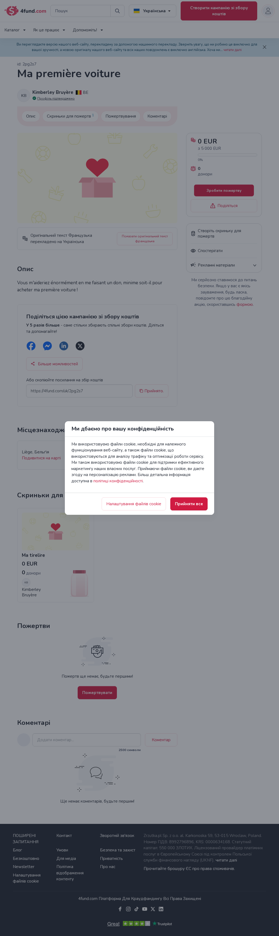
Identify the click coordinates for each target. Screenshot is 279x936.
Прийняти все (189, 504)
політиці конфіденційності (118, 481)
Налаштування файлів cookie (133, 504)
